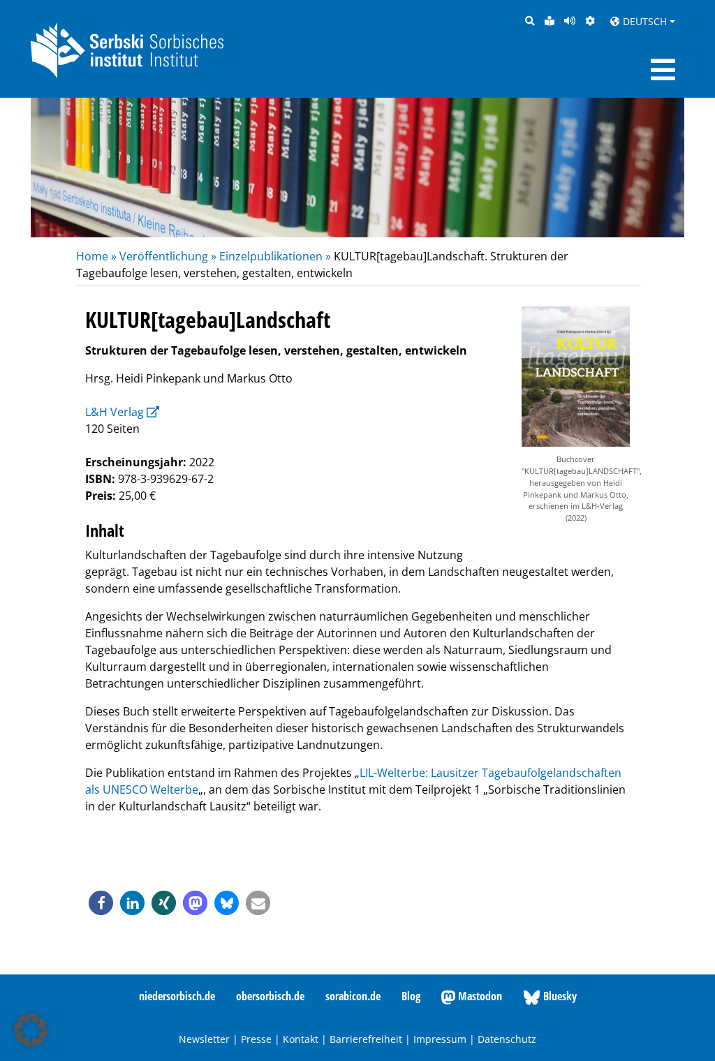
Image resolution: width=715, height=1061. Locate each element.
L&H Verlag (114, 412)
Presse (256, 1039)
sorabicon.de (353, 996)
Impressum (439, 1039)
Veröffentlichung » (167, 256)
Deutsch (643, 21)
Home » (97, 256)
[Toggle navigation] (663, 69)
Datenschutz (507, 1039)
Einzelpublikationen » (275, 256)
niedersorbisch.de (177, 996)
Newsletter (204, 1039)
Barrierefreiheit (366, 1039)
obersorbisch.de (270, 996)
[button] (101, 903)
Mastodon (478, 996)
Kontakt (300, 1039)
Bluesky (558, 996)
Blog (410, 996)
